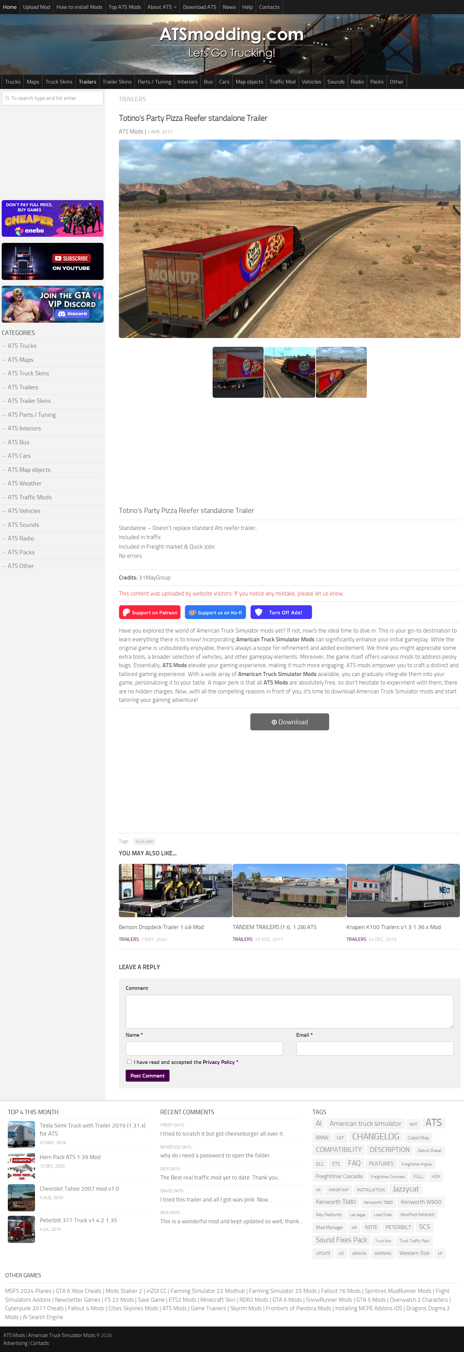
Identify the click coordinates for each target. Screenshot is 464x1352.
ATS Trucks (22, 346)
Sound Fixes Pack (341, 1240)
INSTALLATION (371, 1189)
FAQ (354, 1163)
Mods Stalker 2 (124, 1290)
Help (247, 7)
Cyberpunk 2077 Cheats (34, 1308)
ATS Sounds (23, 525)
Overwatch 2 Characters (419, 1299)
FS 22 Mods (119, 1299)
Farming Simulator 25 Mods (283, 1290)
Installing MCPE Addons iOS (368, 1308)
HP (318, 1190)
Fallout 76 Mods (341, 1290)
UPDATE (323, 1253)
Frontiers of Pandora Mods (298, 1308)
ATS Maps (20, 359)
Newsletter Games (78, 1299)
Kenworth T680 (336, 1201)
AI (319, 1123)
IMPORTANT (339, 1190)
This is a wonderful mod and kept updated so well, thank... (231, 1221)
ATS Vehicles (24, 511)
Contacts (269, 7)
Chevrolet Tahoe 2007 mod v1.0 (79, 1188)
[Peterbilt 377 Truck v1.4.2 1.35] (21, 1229)
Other (397, 81)
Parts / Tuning (154, 81)
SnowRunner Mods (329, 1299)
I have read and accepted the (186, 1062)
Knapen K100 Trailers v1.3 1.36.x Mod (393, 927)
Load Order (383, 1214)
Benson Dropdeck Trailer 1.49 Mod (161, 927)
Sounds (335, 81)
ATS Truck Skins (28, 373)
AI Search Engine (43, 1317)
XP (440, 1253)
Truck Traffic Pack (414, 1241)
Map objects (249, 81)
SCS (424, 1227)
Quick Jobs (144, 841)
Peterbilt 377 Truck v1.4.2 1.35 (78, 1220)
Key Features (329, 1214)
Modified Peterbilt (417, 1214)
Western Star (414, 1253)
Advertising (15, 1343)
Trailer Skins (117, 81)
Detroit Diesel (430, 1150)
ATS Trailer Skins (29, 401)
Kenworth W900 (421, 1201)
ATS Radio (21, 538)
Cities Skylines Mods (133, 1308)
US (341, 1253)
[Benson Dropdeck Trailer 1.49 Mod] (175, 890)
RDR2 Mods (253, 1299)
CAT (340, 1137)
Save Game (151, 1299)
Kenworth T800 (378, 1202)
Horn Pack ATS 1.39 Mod (70, 1157)
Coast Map (418, 1138)
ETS (336, 1164)
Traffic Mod (283, 81)
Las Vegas (357, 1215)
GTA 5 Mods (371, 1299)
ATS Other (21, 566)
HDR (436, 1176)
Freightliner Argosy (417, 1164)
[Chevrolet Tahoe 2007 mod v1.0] (21, 1197)
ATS (434, 1122)
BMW (322, 1137)
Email (304, 1035)
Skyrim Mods (246, 1308)
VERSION (359, 1253)
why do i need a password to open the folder (215, 1155)
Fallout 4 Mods (86, 1308)
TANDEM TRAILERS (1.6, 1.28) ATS (275, 927)
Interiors (187, 81)
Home (10, 7)
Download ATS (199, 7)
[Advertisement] (290, 454)
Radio (357, 81)
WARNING (382, 1253)
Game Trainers (208, 1308)
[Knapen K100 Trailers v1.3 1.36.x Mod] (403, 890)
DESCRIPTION (390, 1149)
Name (134, 1035)
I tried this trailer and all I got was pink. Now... (216, 1199)
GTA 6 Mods (287, 1299)
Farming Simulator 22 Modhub (208, 1290)
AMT (413, 1124)
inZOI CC (156, 1290)
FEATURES (381, 1163)
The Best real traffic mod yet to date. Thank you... (221, 1177)
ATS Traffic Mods (30, 497)
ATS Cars (19, 456)
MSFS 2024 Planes (28, 1290)
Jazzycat (406, 1189)
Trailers (87, 81)
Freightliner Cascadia (339, 1176)
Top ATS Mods (125, 7)
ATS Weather (24, 483)
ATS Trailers (23, 387)
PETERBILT (398, 1227)
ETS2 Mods (182, 1299)
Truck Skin (383, 1241)
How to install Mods (79, 7)
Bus (208, 81)
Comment (137, 988)
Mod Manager (329, 1227)
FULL (418, 1176)
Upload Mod (36, 7)
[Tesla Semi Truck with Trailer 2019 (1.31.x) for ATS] (21, 1134)
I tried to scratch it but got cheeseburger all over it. (222, 1133)
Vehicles (311, 81)
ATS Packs (21, 552)
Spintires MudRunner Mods (398, 1290)
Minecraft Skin (217, 1299)
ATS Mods (174, 1308)
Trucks (12, 81)
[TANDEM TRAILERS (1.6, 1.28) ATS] (289, 890)
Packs (376, 81)
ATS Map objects (29, 470)
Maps (33, 81)
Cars (224, 81)
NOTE (371, 1227)
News (229, 7)
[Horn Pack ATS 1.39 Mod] (21, 1166)
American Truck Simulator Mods (61, 1335)
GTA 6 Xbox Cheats (79, 1290)
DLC (320, 1164)
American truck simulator (365, 1123)
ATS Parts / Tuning (32, 415)
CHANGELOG (375, 1136)
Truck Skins (59, 81)
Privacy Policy (219, 1062)
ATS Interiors (24, 428)
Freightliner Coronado (388, 1177)
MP (354, 1228)
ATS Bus (18, 442)
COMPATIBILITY (339, 1150)
